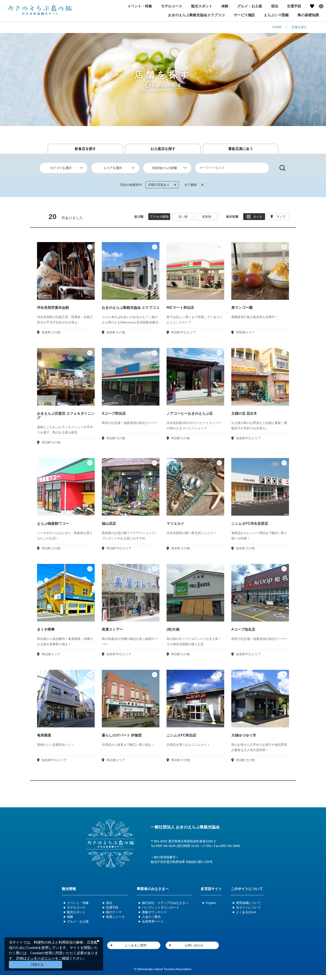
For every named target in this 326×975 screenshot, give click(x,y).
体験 (70, 917)
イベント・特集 (78, 903)
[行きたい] (89, 247)
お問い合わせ (194, 945)
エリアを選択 (112, 168)
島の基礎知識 (308, 15)
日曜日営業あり (159, 184)
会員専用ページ (153, 921)
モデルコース (76, 907)
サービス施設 (244, 15)
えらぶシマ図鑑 (276, 15)
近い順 (183, 216)
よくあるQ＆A (246, 912)
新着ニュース (115, 917)
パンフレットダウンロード (160, 907)
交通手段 (112, 907)
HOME (277, 27)
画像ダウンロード (154, 912)
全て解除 (191, 184)
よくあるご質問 (135, 945)
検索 (282, 168)
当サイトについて (248, 907)
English (211, 903)
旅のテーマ (114, 912)
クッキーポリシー (41, 958)
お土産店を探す (163, 149)
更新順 (206, 216)
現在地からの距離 (164, 168)
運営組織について (248, 903)
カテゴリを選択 (61, 168)
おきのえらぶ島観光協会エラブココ (196, 15)
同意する (37, 964)
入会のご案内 (151, 917)
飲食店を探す (85, 149)
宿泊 (109, 903)
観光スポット (76, 912)
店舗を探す (299, 27)
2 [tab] (316, 118)
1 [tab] (316, 112)
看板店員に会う (240, 149)
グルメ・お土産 (78, 921)
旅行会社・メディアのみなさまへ (165, 903)
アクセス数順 (159, 216)
